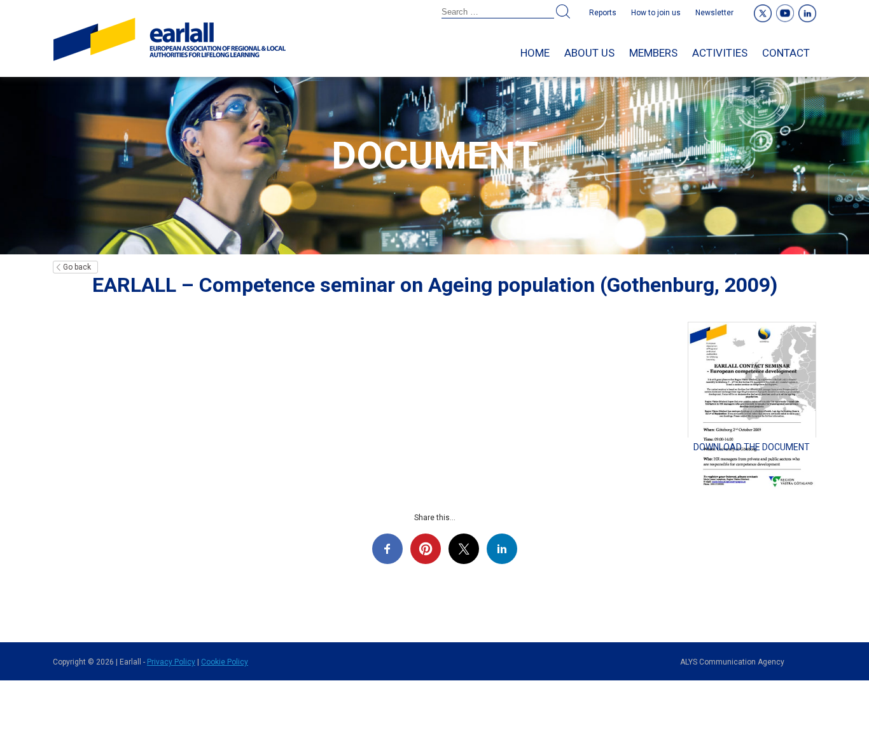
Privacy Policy (171, 662)
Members (653, 52)
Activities (719, 52)
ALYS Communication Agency (732, 662)
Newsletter (714, 12)
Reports (602, 12)
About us (589, 52)
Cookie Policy (224, 662)
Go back (77, 267)
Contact (786, 52)
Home (535, 52)
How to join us (656, 12)
